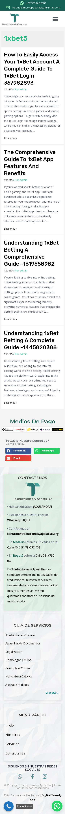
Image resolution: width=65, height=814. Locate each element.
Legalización (13, 652)
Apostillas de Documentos (23, 643)
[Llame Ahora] (9, 806)
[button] (55, 19)
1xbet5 (8, 89)
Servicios (12, 744)
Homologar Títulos (18, 660)
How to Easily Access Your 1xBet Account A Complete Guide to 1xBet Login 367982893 (32, 68)
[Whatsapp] (20, 776)
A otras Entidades (17, 685)
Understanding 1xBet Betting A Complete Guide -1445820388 (31, 340)
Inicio (9, 725)
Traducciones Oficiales (20, 635)
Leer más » (10, 138)
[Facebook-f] (33, 776)
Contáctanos (15, 753)
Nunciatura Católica (18, 676)
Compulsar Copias (17, 668)
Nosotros (12, 734)
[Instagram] (45, 776)
